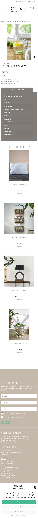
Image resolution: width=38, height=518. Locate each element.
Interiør (7, 21)
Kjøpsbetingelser (6, 450)
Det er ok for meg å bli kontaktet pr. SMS (14, 413)
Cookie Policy (15, 515)
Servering (13, 21)
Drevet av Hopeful (20, 1)
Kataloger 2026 (31, 1)
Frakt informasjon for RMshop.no (11, 452)
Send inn (5, 422)
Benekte (19, 507)
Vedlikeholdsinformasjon (8, 457)
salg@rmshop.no (11, 440)
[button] (35, 487)
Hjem (2, 21)
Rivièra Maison (10, 84)
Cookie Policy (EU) (7, 463)
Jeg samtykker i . (13, 417)
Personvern (23, 515)
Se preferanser (19, 512)
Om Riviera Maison (7, 461)
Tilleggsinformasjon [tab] (17, 90)
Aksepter (19, 502)
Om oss (3, 459)
